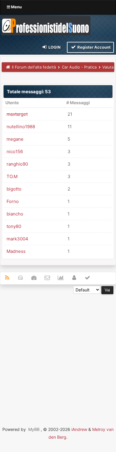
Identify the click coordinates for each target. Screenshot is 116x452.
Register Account (93, 47)
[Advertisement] (58, 352)
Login (54, 47)
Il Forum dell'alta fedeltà (34, 67)
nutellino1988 (21, 126)
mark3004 (17, 239)
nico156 (15, 151)
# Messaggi (78, 102)
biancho (15, 214)
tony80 (14, 226)
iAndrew (79, 429)
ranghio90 (17, 164)
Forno (13, 201)
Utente (12, 102)
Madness (16, 251)
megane (15, 139)
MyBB (34, 429)
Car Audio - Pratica (79, 67)
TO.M (12, 176)
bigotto (14, 189)
